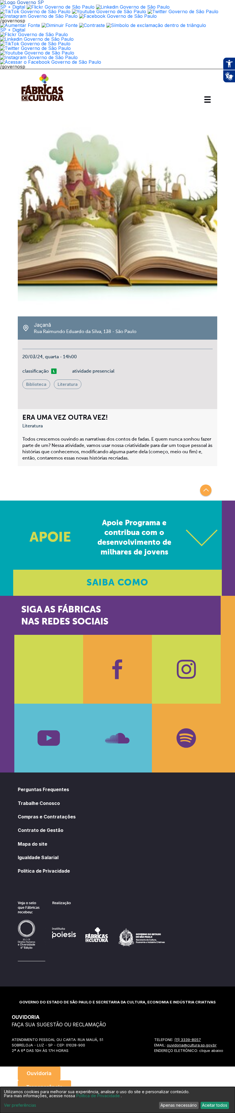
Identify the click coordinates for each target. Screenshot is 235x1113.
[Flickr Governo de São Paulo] (34, 34)
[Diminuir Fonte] (60, 25)
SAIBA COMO (117, 582)
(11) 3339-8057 (187, 1039)
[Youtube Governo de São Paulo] (37, 53)
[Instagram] (186, 669)
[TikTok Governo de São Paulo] (35, 43)
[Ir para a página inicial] (42, 101)
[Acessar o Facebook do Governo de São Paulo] (50, 62)
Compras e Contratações (47, 817)
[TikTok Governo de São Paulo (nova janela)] (35, 11)
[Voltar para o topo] (205, 490)
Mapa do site (32, 844)
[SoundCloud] (117, 738)
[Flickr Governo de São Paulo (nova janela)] (61, 7)
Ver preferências (20, 1105)
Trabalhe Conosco (39, 803)
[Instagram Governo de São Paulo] (39, 16)
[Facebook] (117, 669)
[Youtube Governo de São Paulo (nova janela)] (109, 11)
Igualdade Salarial (38, 857)
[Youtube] (48, 738)
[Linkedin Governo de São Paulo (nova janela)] (133, 7)
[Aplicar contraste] (92, 25)
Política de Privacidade (44, 871)
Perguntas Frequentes (43, 789)
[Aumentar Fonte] (20, 25)
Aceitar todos (214, 1105)
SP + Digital (12, 7)
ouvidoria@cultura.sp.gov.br (192, 1045)
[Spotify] (186, 738)
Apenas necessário (178, 1105)
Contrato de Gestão (40, 830)
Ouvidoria (39, 1073)
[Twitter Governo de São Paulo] (35, 48)
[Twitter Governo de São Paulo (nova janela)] (183, 11)
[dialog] (117, 1100)
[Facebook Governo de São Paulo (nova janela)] (118, 16)
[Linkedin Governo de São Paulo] (37, 39)
